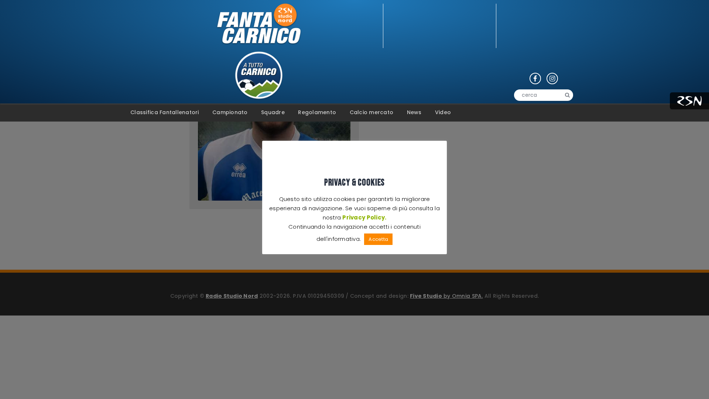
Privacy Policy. (364, 217)
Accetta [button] (378, 239)
